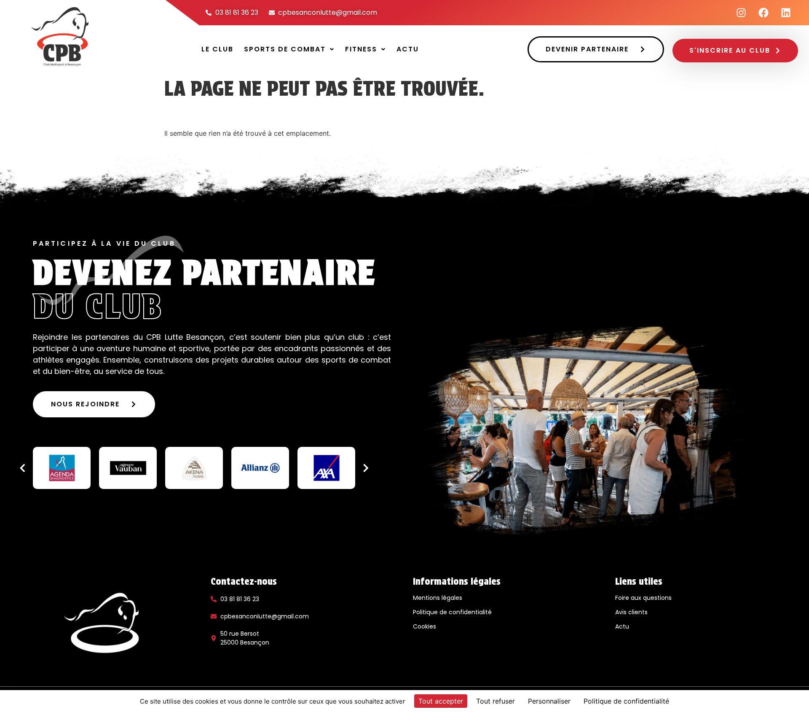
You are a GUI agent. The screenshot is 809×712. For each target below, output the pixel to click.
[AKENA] (194, 468)
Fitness (361, 49)
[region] (194, 468)
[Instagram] (741, 13)
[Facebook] (763, 13)
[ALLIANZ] (260, 468)
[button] (289, 49)
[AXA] (326, 468)
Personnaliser (549, 701)
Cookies (424, 626)
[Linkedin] (786, 13)
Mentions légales (437, 598)
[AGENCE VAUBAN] (128, 468)
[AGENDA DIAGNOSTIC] (62, 468)
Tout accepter (440, 701)
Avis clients (631, 612)
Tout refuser (495, 701)
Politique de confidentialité (452, 612)
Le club (217, 49)
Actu (407, 49)
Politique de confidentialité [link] (626, 701)
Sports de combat (285, 49)
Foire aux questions (643, 598)
